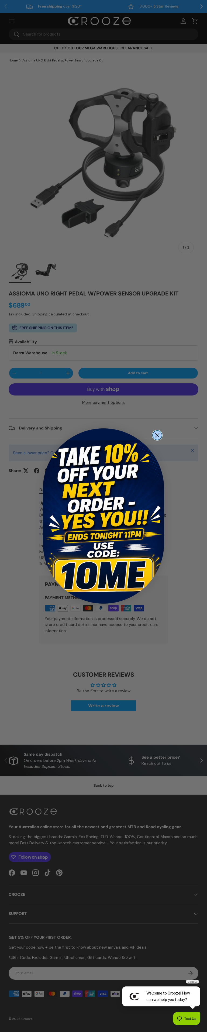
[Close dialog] (157, 435)
